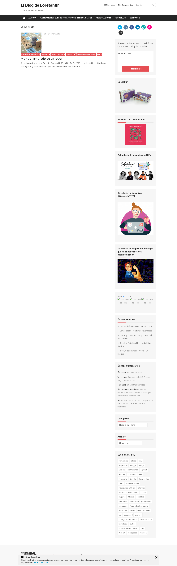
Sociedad (70, 55)
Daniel (123, 372)
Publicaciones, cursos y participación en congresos (66, 18)
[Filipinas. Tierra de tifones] (135, 144)
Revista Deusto (57, 55)
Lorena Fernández (128, 389)
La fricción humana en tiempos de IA (136, 326)
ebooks (122, 474)
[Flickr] (149, 27)
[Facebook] (131, 27)
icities (121, 483)
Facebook (132, 474)
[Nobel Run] (135, 105)
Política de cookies (42, 563)
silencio (138, 515)
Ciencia (122, 470)
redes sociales (143, 510)
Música (131, 497)
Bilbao (133, 461)
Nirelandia (123, 501)
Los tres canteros (137, 384)
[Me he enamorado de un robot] (31, 43)
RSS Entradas (109, 5)
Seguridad (128, 515)
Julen (122, 377)
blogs (141, 465)
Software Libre (146, 519)
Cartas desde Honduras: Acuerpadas (136, 330)
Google (133, 479)
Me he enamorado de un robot (41, 58)
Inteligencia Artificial (29, 55)
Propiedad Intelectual (139, 506)
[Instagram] (125, 27)
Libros (143, 492)
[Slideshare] (143, 27)
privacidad (123, 506)
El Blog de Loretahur (40, 5)
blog (140, 461)
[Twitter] (120, 27)
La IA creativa (135, 372)
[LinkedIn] (137, 27)
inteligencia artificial (127, 488)
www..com (125, 296)
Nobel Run (134, 501)
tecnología (123, 524)
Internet (45, 55)
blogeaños (123, 465)
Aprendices (123, 461)
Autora (32, 18)
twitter (132, 524)
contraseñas (132, 470)
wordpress (132, 533)
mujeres (122, 497)
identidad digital (132, 483)
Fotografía (120, 18)
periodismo (146, 501)
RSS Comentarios (125, 5)
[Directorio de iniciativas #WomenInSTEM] (135, 234)
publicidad (123, 510)
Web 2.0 (122, 533)
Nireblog (140, 497)
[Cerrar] (156, 557)
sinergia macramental (128, 519)
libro (136, 492)
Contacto (135, 18)
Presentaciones (103, 18)
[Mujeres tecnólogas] (135, 282)
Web (98, 55)
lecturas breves (125, 492)
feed (140, 474)
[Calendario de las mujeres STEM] (135, 179)
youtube (143, 533)
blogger (133, 465)
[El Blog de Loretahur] (24, 18)
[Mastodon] (121, 32)
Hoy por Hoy (144, 479)
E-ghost (144, 470)
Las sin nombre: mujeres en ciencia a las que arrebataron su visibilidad (134, 392)
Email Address (124, 53)
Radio (132, 510)
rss (120, 515)
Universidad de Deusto (85, 55)
